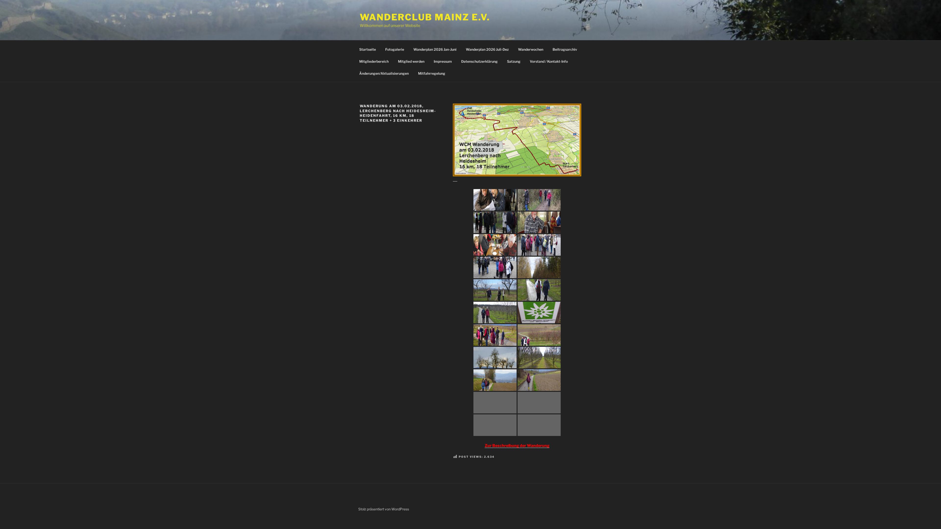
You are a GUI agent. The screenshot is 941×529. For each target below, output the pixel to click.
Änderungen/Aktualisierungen (384, 73)
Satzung (513, 61)
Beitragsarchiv (565, 49)
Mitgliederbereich (374, 61)
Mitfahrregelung (431, 73)
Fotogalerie (394, 49)
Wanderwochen (530, 49)
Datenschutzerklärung (479, 61)
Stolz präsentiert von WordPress (383, 509)
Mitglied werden (411, 61)
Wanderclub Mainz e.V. (425, 17)
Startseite (367, 49)
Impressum (443, 61)
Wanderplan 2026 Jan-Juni (435, 49)
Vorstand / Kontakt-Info (549, 61)
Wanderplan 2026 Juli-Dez (487, 49)
